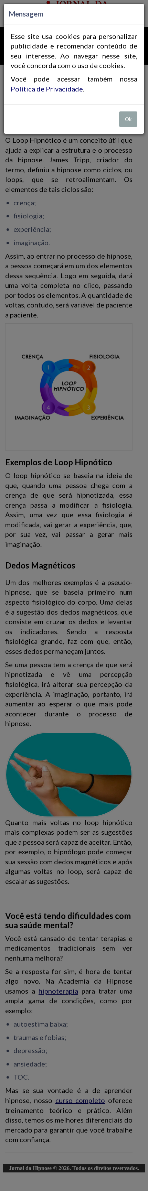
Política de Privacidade (47, 89)
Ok (128, 119)
